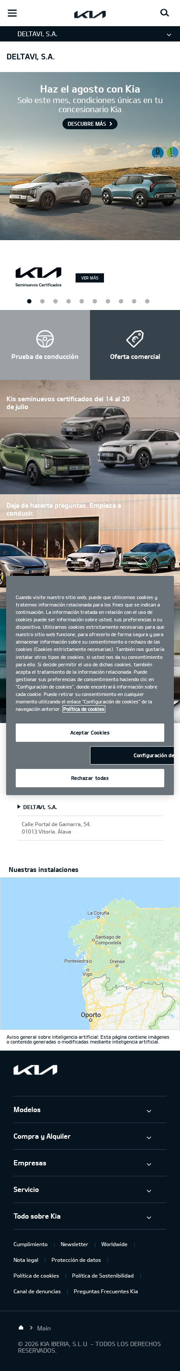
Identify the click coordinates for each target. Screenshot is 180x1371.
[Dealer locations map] (90, 953)
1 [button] (28, 300)
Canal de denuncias (37, 1291)
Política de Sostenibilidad (103, 1275)
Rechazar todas (90, 778)
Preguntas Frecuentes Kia (106, 1291)
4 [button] (107, 300)
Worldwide (114, 1244)
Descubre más (87, 124)
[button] (45, 345)
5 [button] (133, 300)
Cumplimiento (31, 1244)
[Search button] (164, 13)
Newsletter (74, 1244)
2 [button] (55, 300)
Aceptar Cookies (90, 732)
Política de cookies (36, 1275)
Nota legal (26, 1260)
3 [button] (81, 300)
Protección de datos (76, 1260)
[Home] (21, 1327)
